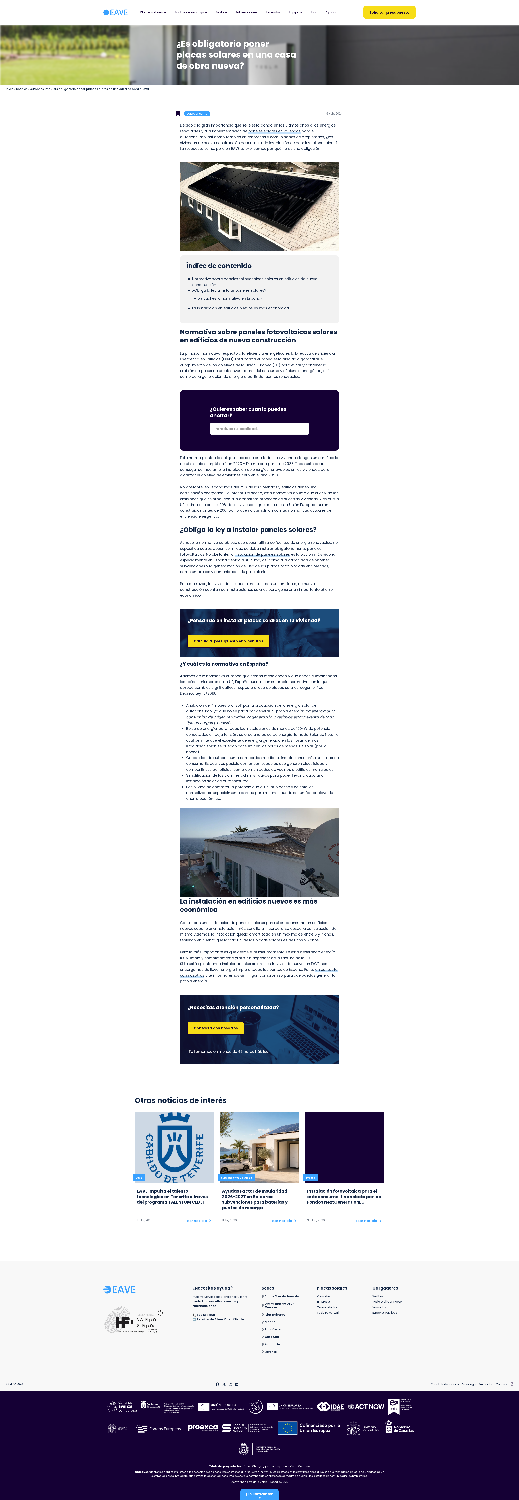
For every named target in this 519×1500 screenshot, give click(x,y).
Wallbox (377, 1296)
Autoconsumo (40, 89)
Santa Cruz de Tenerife (282, 1296)
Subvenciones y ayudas (236, 1177)
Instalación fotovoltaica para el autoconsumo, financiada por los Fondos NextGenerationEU (344, 1196)
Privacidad (486, 1384)
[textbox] (259, 429)
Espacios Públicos (384, 1312)
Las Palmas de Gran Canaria (279, 1305)
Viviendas (323, 1296)
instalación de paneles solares (262, 554)
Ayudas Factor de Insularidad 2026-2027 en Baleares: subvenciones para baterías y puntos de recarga (255, 1199)
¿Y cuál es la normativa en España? (230, 298)
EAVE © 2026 (15, 1384)
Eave (139, 1177)
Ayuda (331, 12)
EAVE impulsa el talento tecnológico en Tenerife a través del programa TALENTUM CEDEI (172, 1196)
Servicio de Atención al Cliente (220, 1319)
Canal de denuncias (445, 1384)
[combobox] (259, 429)
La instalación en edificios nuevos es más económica (240, 308)
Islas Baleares (275, 1314)
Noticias (21, 89)
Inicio (9, 89)
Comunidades (327, 1307)
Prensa (310, 1177)
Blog (314, 12)
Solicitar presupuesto (389, 12)
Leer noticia (196, 1221)
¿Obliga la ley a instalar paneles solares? (229, 290)
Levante (271, 1352)
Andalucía (272, 1344)
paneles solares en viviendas (274, 131)
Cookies (501, 1384)
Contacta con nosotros (216, 1028)
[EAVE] (115, 12)
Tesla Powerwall (328, 1312)
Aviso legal (468, 1384)
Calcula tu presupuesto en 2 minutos (228, 641)
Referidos (273, 12)
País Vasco (273, 1329)
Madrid (270, 1322)
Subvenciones (246, 12)
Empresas (324, 1301)
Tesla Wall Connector (387, 1301)
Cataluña (272, 1337)
